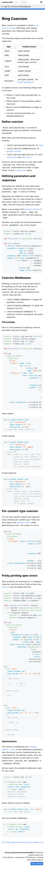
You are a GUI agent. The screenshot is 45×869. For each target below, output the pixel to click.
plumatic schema (13, 151)
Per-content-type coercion (20, 511)
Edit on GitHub (36, 864)
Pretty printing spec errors (20, 575)
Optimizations (9, 741)
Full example (8, 322)
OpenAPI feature (24, 522)
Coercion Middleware (16, 277)
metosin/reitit (7, 2)
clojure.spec (11, 157)
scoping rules (20, 170)
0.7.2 (16, 2)
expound (5, 587)
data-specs (26, 157)
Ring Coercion (14, 18)
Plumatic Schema (32, 209)
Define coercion (12, 121)
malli (41, 145)
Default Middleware (25, 82)
